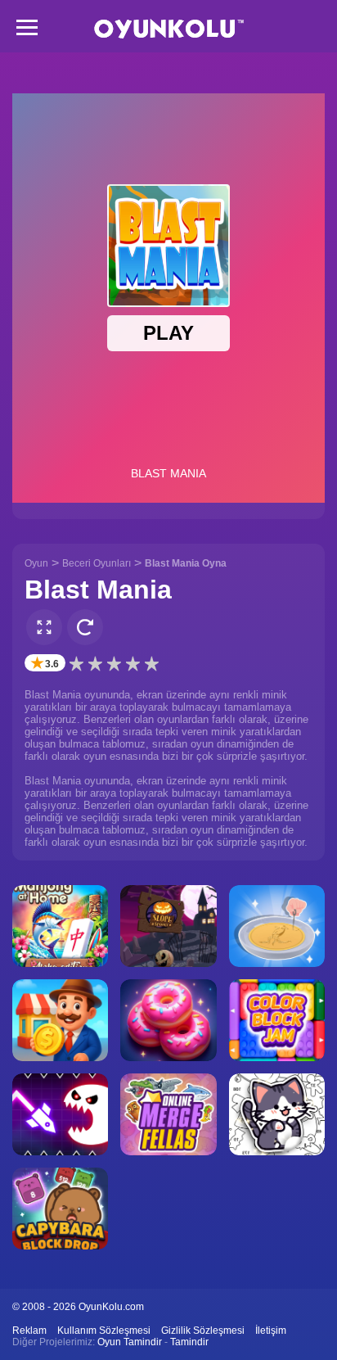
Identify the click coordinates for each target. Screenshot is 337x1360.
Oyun (36, 563)
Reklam (29, 1330)
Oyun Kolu (169, 29)
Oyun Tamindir (129, 1342)
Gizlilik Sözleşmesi (203, 1330)
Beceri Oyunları (96, 563)
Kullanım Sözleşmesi (104, 1330)
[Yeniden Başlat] (85, 627)
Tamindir (189, 1342)
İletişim (270, 1330)
